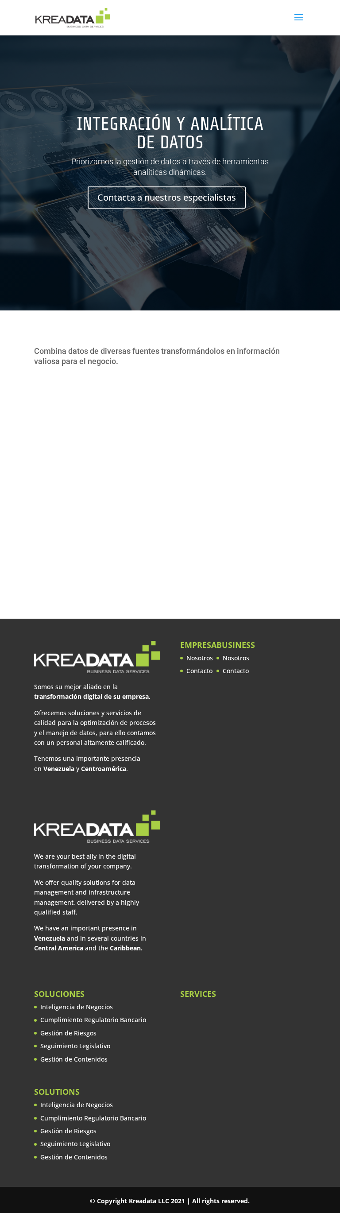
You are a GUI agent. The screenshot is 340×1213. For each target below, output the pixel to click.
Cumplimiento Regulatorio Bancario (93, 1019)
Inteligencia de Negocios (76, 1007)
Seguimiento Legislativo (75, 1046)
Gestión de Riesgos (68, 1033)
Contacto (199, 671)
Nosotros (199, 658)
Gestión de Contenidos (74, 1059)
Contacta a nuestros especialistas (166, 197)
